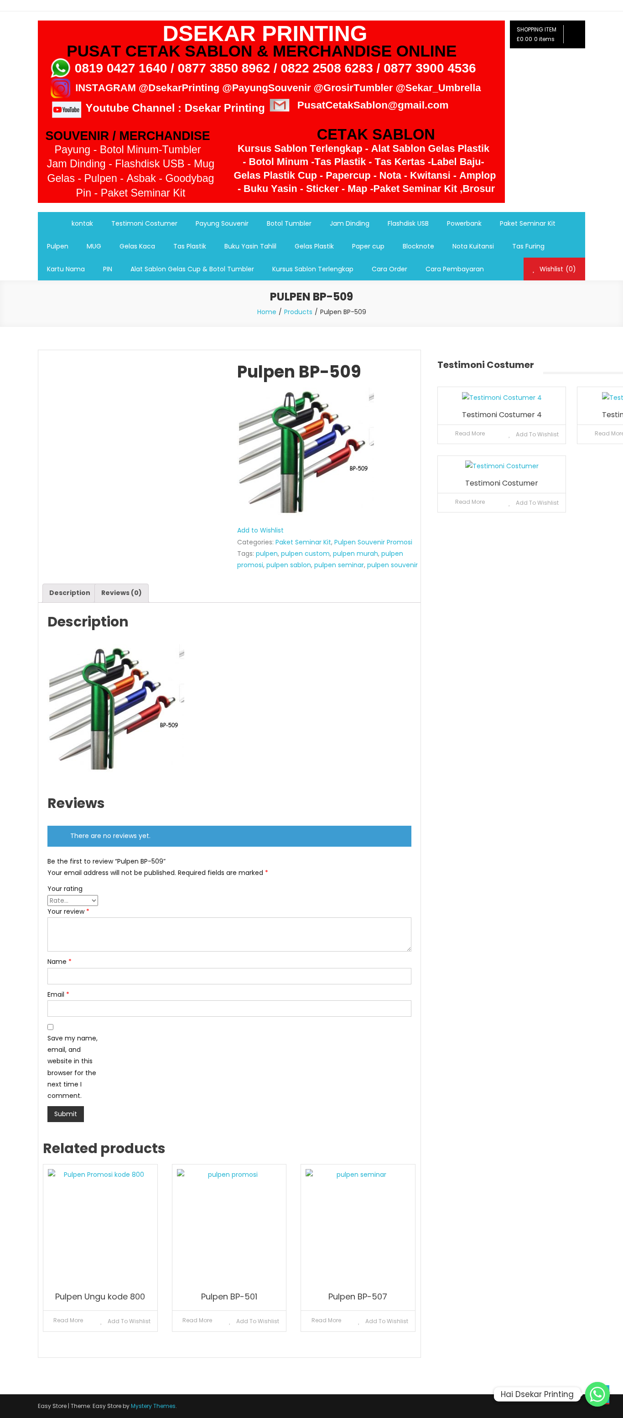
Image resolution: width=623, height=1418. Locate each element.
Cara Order (389, 269)
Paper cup (368, 246)
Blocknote (418, 246)
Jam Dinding (349, 223)
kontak (82, 223)
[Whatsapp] (597, 1394)
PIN (107, 269)
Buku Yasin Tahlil (250, 246)
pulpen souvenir (392, 564)
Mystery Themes (153, 1406)
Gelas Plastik (314, 246)
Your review (68, 911)
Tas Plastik (189, 246)
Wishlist (557, 269)
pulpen (267, 553)
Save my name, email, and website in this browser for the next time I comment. (72, 1067)
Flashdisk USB (408, 223)
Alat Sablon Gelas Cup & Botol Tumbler (192, 269)
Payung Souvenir (222, 223)
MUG (94, 246)
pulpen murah (355, 553)
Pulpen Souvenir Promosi (373, 542)
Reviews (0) (121, 592)
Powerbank (464, 223)
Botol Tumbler (289, 223)
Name (59, 961)
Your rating (65, 888)
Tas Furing (528, 246)
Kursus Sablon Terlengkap (312, 269)
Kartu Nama (66, 269)
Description (69, 592)
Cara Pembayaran (455, 269)
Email (58, 994)
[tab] (69, 593)
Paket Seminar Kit (528, 223)
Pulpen (57, 246)
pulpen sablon (288, 564)
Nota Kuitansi (473, 246)
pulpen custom (305, 553)
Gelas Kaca (137, 246)
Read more (68, 1320)
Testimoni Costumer (144, 223)
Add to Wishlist (260, 530)
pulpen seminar (339, 564)
